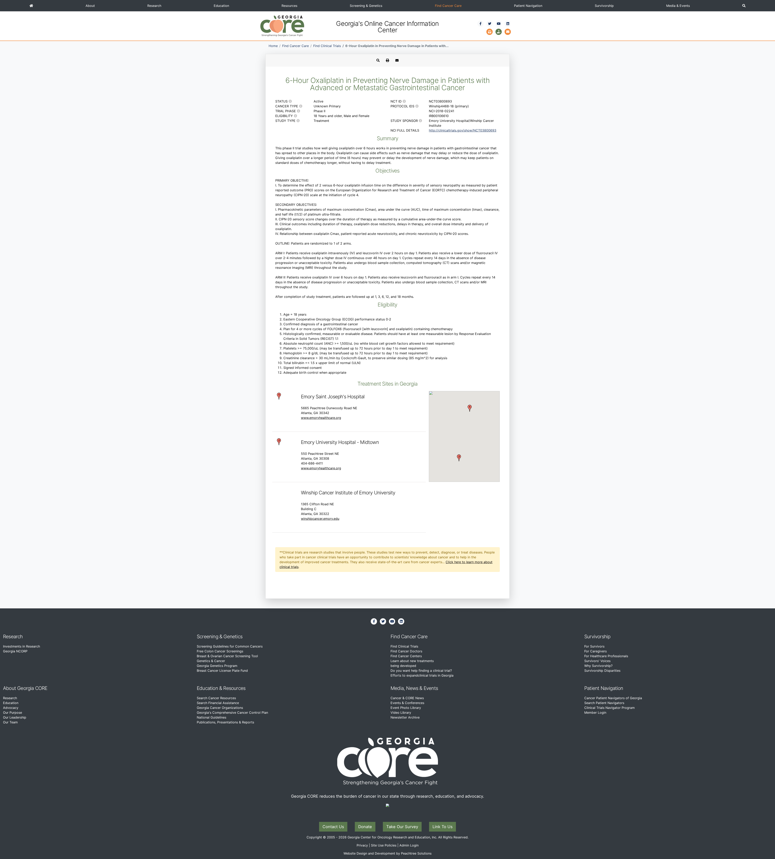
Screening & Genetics (366, 6)
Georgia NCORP (15, 651)
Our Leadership (14, 717)
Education (221, 6)
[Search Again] (378, 60)
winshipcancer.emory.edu (320, 519)
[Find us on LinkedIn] (508, 23)
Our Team (10, 722)
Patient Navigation (528, 6)
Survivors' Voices (597, 661)
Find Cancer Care (448, 6)
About (90, 6)
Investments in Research (21, 646)
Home (273, 46)
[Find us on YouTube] (499, 23)
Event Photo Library (406, 708)
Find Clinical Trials (327, 46)
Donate (365, 826)
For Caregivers (595, 651)
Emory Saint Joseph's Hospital (333, 397)
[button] (744, 6)
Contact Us (333, 826)
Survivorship (604, 6)
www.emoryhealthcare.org (321, 418)
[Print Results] (387, 60)
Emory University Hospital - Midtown (340, 442)
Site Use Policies (383, 845)
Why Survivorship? (598, 666)
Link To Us (442, 826)
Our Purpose (12, 712)
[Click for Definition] (290, 101)
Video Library (401, 712)
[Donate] (499, 31)
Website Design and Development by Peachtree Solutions (387, 853)
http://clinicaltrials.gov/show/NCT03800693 (462, 130)
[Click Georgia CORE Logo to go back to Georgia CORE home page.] (282, 26)
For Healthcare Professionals (606, 656)
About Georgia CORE (25, 688)
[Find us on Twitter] (490, 23)
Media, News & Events (414, 688)
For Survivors (594, 646)
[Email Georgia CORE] (508, 31)
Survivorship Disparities (602, 671)
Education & (209, 688)
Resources (289, 6)
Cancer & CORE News (407, 698)
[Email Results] (397, 60)
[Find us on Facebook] (481, 23)
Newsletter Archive (405, 717)
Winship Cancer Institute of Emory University (348, 493)
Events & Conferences (407, 703)
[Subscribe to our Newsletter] (490, 31)
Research (154, 6)
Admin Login (409, 845)
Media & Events (678, 6)
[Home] (31, 6)
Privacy (362, 845)
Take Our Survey (402, 826)
